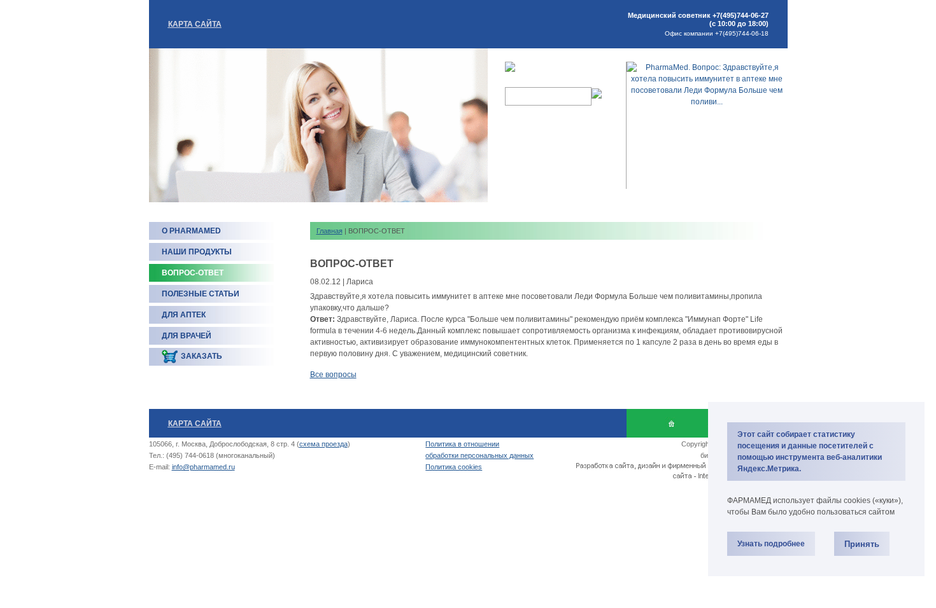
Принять (861, 544)
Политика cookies (453, 467)
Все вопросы (333, 374)
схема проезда (323, 444)
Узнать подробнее (771, 543)
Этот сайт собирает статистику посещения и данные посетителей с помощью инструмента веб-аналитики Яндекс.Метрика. (809, 451)
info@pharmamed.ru (203, 467)
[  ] (671, 423)
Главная (329, 231)
